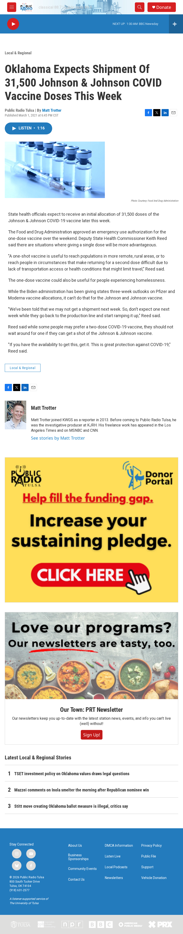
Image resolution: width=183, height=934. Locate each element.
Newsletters (114, 878)
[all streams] (176, 23)
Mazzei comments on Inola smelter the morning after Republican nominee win (81, 789)
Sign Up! (91, 735)
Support (147, 867)
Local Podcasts (116, 867)
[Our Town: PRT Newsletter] (91, 655)
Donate (163, 7)
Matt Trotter (51, 110)
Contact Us (76, 879)
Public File (148, 856)
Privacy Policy (151, 845)
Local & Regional (18, 52)
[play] (13, 24)
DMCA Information (119, 845)
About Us (75, 845)
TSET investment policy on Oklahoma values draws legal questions (71, 773)
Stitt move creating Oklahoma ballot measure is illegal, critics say (71, 806)
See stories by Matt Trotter (58, 438)
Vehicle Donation (154, 878)
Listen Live (113, 856)
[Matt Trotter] (15, 415)
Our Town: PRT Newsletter (91, 709)
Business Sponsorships (78, 857)
